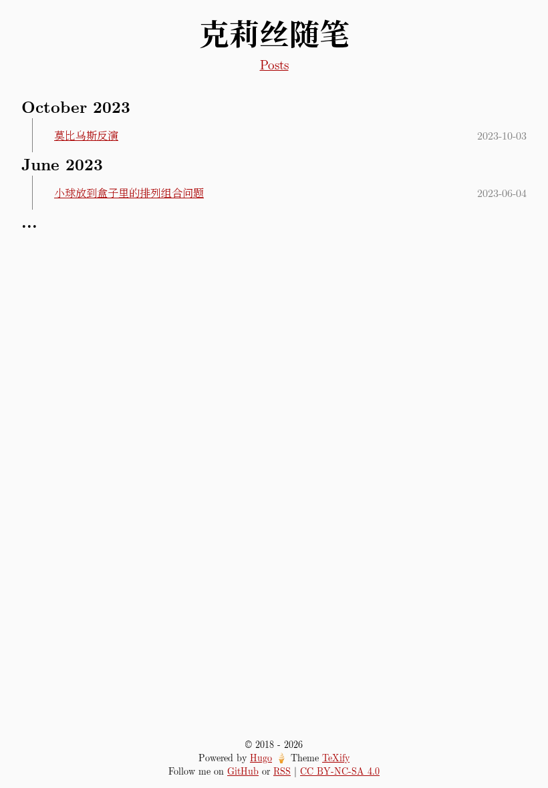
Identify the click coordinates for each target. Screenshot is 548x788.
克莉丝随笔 (274, 33)
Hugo (261, 757)
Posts (274, 64)
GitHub (243, 770)
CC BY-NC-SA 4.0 (340, 770)
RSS (282, 770)
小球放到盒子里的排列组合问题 (129, 192)
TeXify (336, 757)
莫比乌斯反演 (86, 135)
